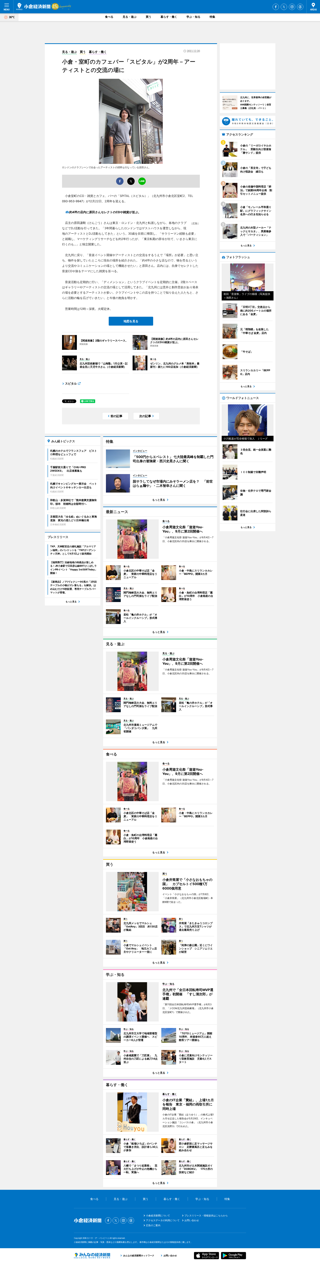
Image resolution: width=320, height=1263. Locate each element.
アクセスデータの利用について (163, 1220)
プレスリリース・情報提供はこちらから (206, 1215)
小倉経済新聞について (158, 1215)
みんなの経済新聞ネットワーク (92, 1255)
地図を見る (131, 321)
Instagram (292, 7)
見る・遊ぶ (129, 16)
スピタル (71, 383)
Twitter (284, 7)
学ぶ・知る (193, 16)
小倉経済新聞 (33, 6)
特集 (212, 16)
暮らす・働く (169, 16)
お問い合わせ (191, 1220)
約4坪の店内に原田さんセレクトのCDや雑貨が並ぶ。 (105, 212)
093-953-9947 (72, 201)
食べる (109, 16)
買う (148, 16)
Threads (300, 7)
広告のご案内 (153, 1225)
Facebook (276, 7)
